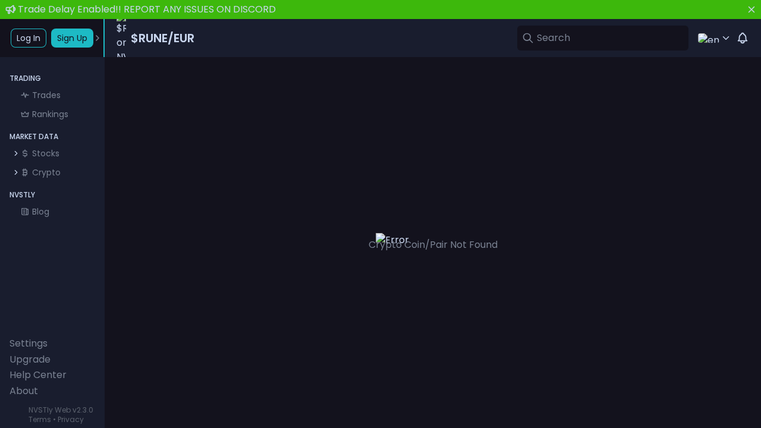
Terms (40, 419)
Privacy (71, 419)
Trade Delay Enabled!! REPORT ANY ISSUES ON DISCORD (147, 9)
